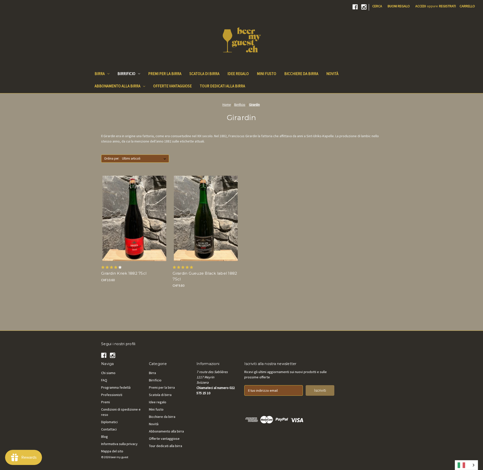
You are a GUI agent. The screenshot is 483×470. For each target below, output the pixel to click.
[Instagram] (364, 7)
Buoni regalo (399, 6)
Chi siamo (108, 373)
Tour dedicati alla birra (222, 86)
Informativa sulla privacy (119, 444)
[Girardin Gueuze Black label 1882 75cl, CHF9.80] (205, 218)
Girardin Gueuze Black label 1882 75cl (205, 276)
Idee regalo (238, 73)
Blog (104, 436)
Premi (105, 402)
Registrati (447, 6)
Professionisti (111, 394)
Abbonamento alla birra (117, 86)
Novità (332, 73)
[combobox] (466, 465)
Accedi (420, 6)
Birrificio (126, 73)
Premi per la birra (164, 73)
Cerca (377, 6)
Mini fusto (266, 73)
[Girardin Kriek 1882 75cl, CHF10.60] (134, 218)
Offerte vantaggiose (172, 86)
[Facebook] (355, 7)
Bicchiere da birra (301, 73)
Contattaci (109, 429)
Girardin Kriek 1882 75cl (123, 273)
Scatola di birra (204, 73)
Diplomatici (109, 422)
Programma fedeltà (116, 387)
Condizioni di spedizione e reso (121, 412)
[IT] (466, 465)
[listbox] (145, 158)
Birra (100, 73)
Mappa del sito (112, 451)
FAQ (104, 380)
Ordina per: (111, 158)
